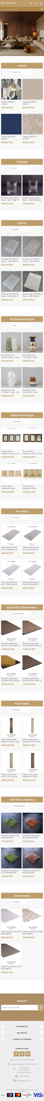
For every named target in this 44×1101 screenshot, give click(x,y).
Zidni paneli (22, 895)
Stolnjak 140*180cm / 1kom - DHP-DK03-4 (10, 260)
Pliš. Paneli (22, 703)
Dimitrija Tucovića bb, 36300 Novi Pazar (24, 1064)
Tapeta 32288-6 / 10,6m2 (29, 103)
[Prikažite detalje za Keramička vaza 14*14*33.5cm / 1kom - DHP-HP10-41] (11, 342)
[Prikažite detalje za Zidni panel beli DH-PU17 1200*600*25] (11, 569)
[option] (22, 33)
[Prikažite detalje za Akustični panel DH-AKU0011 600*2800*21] (11, 631)
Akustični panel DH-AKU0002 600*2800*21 (32, 644)
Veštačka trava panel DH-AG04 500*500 (10, 872)
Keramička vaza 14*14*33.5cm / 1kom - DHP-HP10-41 (10, 357)
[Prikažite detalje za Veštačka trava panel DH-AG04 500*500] (11, 858)
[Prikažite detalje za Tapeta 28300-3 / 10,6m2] (11, 89)
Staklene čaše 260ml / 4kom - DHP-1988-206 (31, 199)
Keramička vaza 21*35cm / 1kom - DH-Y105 (10, 392)
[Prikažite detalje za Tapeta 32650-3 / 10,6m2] (32, 124)
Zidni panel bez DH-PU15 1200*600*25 (30, 548)
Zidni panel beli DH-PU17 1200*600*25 (9, 583)
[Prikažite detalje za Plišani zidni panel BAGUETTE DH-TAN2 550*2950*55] (32, 727)
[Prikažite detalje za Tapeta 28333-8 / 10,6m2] (11, 124)
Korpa (40, 3)
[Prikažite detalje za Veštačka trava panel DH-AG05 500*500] (32, 823)
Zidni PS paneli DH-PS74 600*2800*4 (11, 968)
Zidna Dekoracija (22, 415)
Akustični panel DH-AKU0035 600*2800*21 (10, 679)
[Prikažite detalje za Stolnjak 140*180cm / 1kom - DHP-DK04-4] (32, 246)
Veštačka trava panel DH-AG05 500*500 (31, 837)
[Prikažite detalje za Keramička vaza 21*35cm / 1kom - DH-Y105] (11, 377)
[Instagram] (27, 1053)
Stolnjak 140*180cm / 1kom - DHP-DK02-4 (10, 295)
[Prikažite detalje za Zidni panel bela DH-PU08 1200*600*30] (32, 569)
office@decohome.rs (24, 1081)
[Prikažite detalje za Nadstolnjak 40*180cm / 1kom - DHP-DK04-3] (32, 281)
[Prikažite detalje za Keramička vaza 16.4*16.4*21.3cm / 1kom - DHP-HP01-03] (32, 377)
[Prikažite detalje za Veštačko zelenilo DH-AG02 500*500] (32, 858)
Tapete (22, 65)
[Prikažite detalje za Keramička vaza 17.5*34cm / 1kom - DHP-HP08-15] (32, 342)
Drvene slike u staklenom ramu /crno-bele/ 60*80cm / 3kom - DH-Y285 (32, 454)
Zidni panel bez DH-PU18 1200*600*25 (9, 548)
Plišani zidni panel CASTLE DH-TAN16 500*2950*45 (9, 776)
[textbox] (19, 9)
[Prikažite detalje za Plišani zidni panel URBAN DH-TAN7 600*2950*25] (32, 761)
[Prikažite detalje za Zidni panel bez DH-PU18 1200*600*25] (11, 534)
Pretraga (41, 9)
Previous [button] (2, 33)
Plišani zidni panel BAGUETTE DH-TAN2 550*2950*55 (31, 741)
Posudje (22, 162)
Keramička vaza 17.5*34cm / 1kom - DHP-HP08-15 (30, 357)
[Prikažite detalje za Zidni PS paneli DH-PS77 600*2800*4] (11, 919)
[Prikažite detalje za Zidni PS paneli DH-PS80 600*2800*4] (32, 919)
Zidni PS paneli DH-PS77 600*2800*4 (11, 933)
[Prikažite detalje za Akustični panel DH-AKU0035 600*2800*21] (11, 665)
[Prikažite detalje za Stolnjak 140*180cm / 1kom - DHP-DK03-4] (11, 246)
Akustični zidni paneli (22, 607)
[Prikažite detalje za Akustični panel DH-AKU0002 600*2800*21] (32, 631)
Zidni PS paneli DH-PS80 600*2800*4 (32, 933)
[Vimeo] (22, 1053)
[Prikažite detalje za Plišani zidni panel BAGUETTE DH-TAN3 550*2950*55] (11, 727)
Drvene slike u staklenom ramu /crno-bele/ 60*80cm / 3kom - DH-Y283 (11, 454)
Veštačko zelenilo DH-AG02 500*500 (31, 872)
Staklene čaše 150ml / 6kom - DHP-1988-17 (10, 199)
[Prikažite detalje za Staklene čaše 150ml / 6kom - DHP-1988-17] (11, 185)
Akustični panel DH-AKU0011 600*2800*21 (10, 644)
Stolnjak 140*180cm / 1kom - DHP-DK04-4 (31, 260)
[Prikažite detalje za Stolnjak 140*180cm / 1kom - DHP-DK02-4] (11, 281)
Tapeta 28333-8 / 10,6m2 (8, 138)
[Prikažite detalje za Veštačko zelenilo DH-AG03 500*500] (11, 823)
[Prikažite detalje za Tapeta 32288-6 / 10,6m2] (32, 89)
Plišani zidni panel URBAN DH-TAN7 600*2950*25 (30, 776)
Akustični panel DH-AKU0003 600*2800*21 (32, 679)
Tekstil (22, 223)
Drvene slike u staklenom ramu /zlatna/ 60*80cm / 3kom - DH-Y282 (30, 489)
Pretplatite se (40, 1007)
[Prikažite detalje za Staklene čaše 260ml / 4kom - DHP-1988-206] (32, 185)
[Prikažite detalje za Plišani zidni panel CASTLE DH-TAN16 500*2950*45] (11, 761)
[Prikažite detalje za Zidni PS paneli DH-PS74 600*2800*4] (11, 954)
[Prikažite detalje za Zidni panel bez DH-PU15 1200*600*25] (32, 534)
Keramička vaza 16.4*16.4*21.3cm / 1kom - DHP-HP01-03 (31, 392)
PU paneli (22, 511)
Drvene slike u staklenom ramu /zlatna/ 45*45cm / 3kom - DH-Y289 (9, 489)
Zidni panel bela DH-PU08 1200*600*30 (31, 583)
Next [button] (42, 33)
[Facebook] (16, 1053)
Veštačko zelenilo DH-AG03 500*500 (10, 837)
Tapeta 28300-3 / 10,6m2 (8, 103)
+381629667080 (24, 1076)
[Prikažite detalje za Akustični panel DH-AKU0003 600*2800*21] (32, 665)
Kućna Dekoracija (22, 319)
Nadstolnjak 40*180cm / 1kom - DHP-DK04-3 (32, 295)
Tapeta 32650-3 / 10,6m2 (29, 138)
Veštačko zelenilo (22, 799)
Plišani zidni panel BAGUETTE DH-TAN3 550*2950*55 (10, 741)
